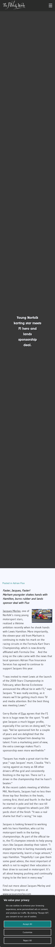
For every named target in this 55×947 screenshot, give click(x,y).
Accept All (27, 924)
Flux (23, 713)
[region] (27, 921)
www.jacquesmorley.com (17, 894)
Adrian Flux (19, 583)
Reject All (27, 940)
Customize (27, 932)
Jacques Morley (11, 611)
